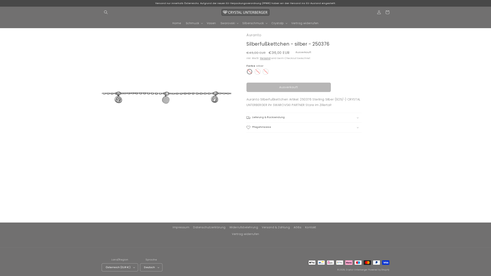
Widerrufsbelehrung (243, 227)
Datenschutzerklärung (209, 227)
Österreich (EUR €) (118, 267)
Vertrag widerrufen (245, 234)
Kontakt (310, 227)
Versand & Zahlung (276, 227)
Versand (265, 58)
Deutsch (149, 267)
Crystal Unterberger (356, 269)
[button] (106, 12)
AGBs (297, 227)
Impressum (181, 227)
